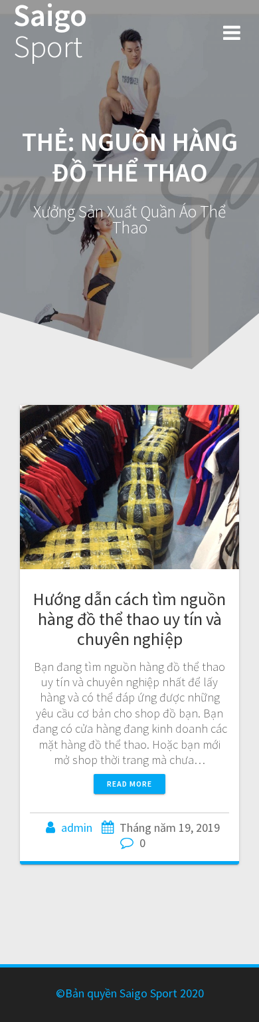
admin (76, 827)
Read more (129, 784)
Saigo (50, 31)
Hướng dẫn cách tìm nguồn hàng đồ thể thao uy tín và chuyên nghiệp (129, 619)
